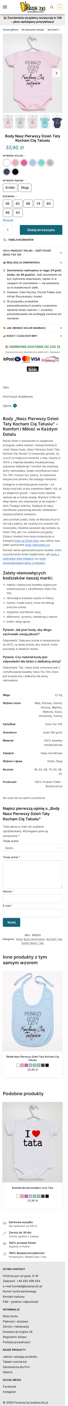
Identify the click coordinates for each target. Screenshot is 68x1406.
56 (7, 203)
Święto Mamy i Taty (32, 942)
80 (48, 203)
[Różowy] (15, 163)
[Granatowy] (6, 172)
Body (19, 939)
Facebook (9, 1386)
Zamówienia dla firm (16, 1367)
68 (28, 203)
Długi (25, 187)
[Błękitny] (32, 163)
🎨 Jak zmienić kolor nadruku (24, 327)
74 (38, 203)
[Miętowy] (41, 163)
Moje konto (10, 1316)
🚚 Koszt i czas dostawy (20, 335)
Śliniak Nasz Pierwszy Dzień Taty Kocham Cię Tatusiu (32, 1058)
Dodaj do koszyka (41, 230)
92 (18, 212)
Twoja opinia (11, 857)
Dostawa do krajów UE (18, 1332)
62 (18, 203)
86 (7, 212)
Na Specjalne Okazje (33, 29)
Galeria (7, 1372)
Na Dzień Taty (55, 29)
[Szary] (50, 163)
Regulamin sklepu (15, 1337)
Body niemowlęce (34, 939)
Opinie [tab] (9, 406)
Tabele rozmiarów (15, 1361)
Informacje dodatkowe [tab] (18, 396)
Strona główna (10, 29)
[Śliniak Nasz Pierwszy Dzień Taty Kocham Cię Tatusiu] (32, 1011)
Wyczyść (8, 219)
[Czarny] (15, 172)
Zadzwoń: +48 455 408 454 (21, 1281)
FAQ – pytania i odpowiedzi (21, 1301)
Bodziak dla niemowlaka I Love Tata (32, 1187)
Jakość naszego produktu (20, 1356)
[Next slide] (56, 73)
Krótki (10, 187)
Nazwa (8, 891)
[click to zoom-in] (32, 73)
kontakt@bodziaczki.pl (27, 1286)
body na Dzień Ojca (26, 540)
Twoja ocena (10, 841)
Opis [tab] (6, 387)
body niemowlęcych (37, 544)
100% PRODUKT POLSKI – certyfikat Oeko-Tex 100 (27, 252)
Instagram (9, 1392)
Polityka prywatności (17, 1342)
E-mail (7, 905)
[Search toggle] (52, 7)
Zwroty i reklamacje (16, 1326)
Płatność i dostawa (15, 1321)
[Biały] (6, 163)
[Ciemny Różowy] (24, 163)
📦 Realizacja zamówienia (21, 262)
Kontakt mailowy (14, 1296)
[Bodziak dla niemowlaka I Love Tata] (32, 1142)
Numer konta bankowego (19, 1291)
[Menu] (8, 7)
